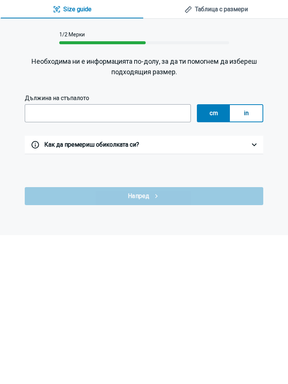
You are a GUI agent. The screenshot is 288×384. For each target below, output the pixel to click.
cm (214, 113)
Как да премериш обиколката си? (91, 144)
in (246, 113)
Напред (139, 196)
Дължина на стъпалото (57, 98)
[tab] (72, 9)
